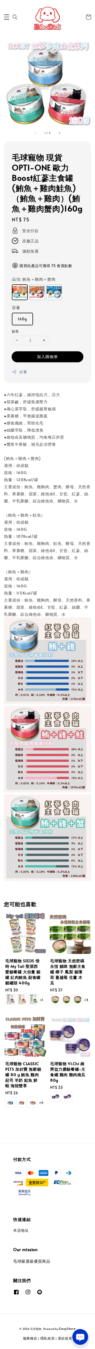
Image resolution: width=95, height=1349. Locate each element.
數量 (15, 331)
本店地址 (20, 1230)
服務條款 (30, 1338)
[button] (6, 17)
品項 (33, 279)
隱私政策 (47, 1338)
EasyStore (67, 1328)
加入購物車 (47, 356)
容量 (16, 307)
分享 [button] (23, 371)
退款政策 (65, 1338)
